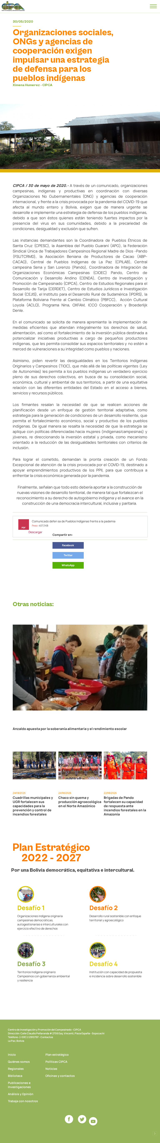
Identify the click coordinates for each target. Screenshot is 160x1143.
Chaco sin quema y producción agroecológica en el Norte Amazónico (79, 802)
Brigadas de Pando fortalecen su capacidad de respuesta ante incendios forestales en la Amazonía (125, 806)
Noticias (51, 1069)
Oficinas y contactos (60, 1076)
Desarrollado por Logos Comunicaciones (155, 1133)
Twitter (68, 555)
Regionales (16, 1069)
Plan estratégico (57, 1054)
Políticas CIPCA (56, 1062)
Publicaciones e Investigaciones (19, 1085)
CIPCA (13, 6)
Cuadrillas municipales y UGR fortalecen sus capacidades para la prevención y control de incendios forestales (33, 806)
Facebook (68, 545)
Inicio (12, 1054)
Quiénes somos (19, 1062)
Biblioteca (15, 1076)
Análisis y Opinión (20, 1094)
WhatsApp (68, 565)
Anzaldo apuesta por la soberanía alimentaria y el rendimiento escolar (70, 729)
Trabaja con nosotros (23, 1101)
